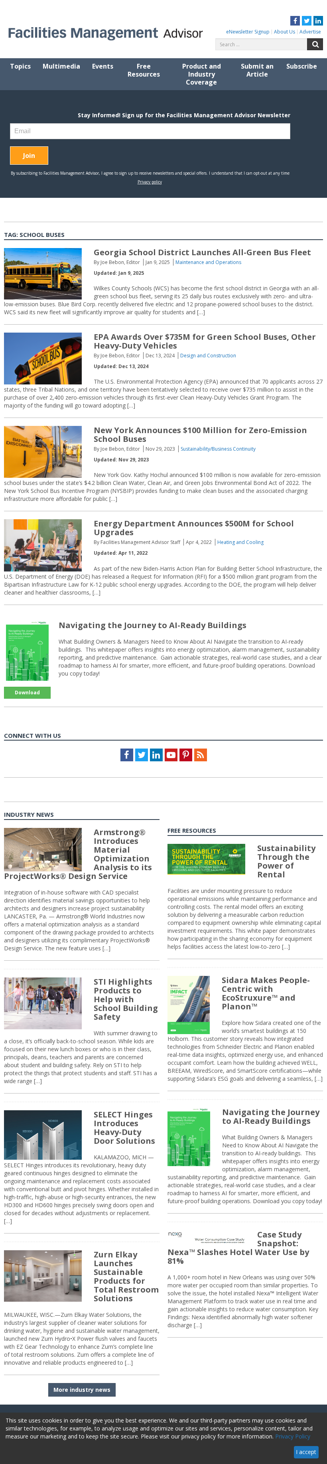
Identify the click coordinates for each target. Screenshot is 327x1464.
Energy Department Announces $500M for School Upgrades (194, 528)
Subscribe (301, 66)
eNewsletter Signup (248, 31)
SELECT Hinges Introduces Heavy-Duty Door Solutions (124, 1127)
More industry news (81, 1389)
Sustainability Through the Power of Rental (286, 861)
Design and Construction (208, 355)
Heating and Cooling (240, 542)
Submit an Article (257, 70)
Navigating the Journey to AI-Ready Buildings (152, 625)
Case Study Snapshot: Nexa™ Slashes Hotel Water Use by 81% (238, 1247)
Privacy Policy (292, 1436)
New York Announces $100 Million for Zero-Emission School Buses (200, 434)
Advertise (310, 31)
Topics (20, 66)
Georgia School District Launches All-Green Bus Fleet (202, 252)
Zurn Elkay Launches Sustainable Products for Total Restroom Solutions (126, 1276)
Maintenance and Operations (208, 262)
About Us (284, 31)
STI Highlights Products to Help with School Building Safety (126, 999)
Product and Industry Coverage (201, 74)
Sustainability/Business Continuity (218, 448)
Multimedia (61, 66)
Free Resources (144, 70)
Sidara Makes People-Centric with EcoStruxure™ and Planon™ (266, 993)
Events (102, 66)
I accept (306, 1452)
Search (315, 44)
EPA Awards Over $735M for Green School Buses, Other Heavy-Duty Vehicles (205, 341)
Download (27, 692)
